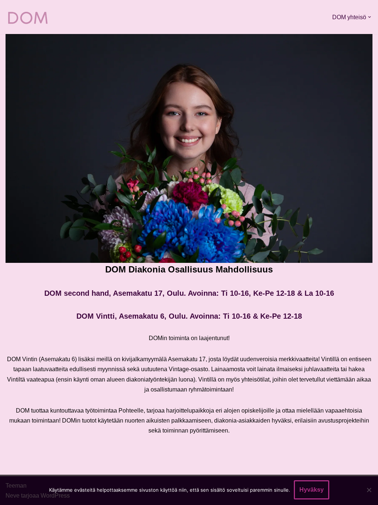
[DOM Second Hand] (28, 17)
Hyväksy (311, 490)
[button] (369, 17)
